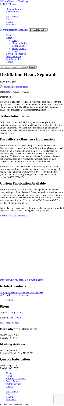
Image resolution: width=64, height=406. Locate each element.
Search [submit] (32, 67)
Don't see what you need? (22, 280)
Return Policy (12, 11)
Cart (8, 19)
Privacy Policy (19, 48)
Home (9, 35)
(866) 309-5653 (12, 322)
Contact (9, 61)
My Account (12, 16)
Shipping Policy (13, 9)
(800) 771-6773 (17, 312)
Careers (15, 51)
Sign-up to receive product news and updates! (21, 292)
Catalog (9, 22)
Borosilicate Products (16, 53)
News (14, 40)
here (25, 203)
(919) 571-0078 (14, 317)
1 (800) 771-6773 (8, 4)
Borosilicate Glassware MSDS (14, 215)
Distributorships (13, 59)
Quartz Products (13, 56)
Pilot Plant (11, 24)
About (9, 38)
